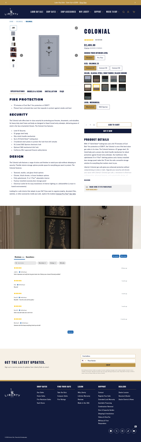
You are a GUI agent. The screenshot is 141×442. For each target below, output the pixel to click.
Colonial (19, 21)
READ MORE (87, 180)
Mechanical (90, 107)
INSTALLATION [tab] (51, 91)
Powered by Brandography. (21, 437)
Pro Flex (100, 58)
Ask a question (116, 256)
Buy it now (107, 131)
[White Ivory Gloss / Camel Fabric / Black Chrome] (87, 87)
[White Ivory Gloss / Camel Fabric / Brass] (96, 87)
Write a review (123, 256)
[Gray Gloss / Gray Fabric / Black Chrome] (105, 87)
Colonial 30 (103, 68)
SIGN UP (108, 365)
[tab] (30, 257)
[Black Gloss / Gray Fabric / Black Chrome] (87, 96)
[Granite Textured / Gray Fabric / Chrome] (113, 78)
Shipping (86, 48)
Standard (89, 58)
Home (11, 21)
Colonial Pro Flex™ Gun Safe (66, 194)
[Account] (128, 12)
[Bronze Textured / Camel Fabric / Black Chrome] (96, 78)
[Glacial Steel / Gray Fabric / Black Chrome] (87, 78)
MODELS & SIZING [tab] (34, 91)
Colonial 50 (116, 68)
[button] (6, 2)
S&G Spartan (103, 107)
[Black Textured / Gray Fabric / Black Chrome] (122, 87)
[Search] (123, 12)
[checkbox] (62, 263)
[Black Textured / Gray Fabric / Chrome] (105, 78)
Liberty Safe (11, 437)
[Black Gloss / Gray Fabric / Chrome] (113, 87)
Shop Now (83, 2)
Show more (70, 332)
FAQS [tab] (62, 91)
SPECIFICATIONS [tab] (18, 91)
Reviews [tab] (19, 257)
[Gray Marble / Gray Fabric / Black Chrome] (122, 78)
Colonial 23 (90, 68)
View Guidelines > (92, 189)
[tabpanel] (70, 298)
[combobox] (84, 360)
